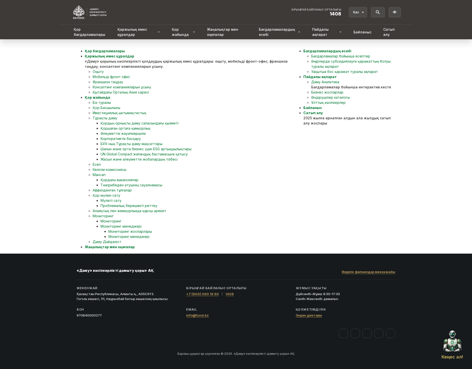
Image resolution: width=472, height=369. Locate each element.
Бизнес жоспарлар (327, 92)
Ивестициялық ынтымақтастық (119, 113)
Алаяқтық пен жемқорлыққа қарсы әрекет (129, 211)
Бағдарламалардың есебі (279, 32)
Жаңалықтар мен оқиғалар (222, 32)
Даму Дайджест (107, 242)
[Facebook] (343, 333)
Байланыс (362, 32)
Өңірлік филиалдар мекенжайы (368, 272)
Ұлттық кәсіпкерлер (328, 102)
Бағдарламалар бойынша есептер (340, 56)
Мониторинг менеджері (121, 226)
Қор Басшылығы (106, 108)
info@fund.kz (197, 315)
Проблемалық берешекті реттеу (129, 206)
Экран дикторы (309, 315)
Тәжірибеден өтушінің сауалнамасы (131, 185)
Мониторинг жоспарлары (130, 231)
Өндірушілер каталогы (330, 97)
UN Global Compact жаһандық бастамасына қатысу (144, 154)
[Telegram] (379, 333)
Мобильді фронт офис (111, 77)
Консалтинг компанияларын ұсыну (122, 87)
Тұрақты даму (105, 118)
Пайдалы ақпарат (327, 32)
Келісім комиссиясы (109, 169)
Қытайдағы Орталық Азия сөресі (121, 92)
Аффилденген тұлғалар (112, 190)
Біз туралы (102, 102)
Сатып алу (389, 32)
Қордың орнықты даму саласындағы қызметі (139, 123)
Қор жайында (183, 32)
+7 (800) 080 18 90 (202, 294)
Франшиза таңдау (108, 82)
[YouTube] (367, 333)
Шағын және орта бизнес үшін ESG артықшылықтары (146, 149)
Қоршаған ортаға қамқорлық (125, 128)
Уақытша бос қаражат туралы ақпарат (344, 71)
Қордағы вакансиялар (119, 180)
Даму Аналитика (325, 82)
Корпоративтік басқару (121, 139)
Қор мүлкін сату (106, 195)
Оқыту (98, 71)
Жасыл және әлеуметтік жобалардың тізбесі (139, 159)
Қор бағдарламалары (89, 32)
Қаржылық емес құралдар (139, 32)
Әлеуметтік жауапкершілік (123, 133)
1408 (229, 294)
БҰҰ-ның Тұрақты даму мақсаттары (131, 144)
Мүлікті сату (111, 200)
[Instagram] (355, 333)
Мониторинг (103, 216)
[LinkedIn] (390, 333)
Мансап (99, 175)
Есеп (97, 164)
